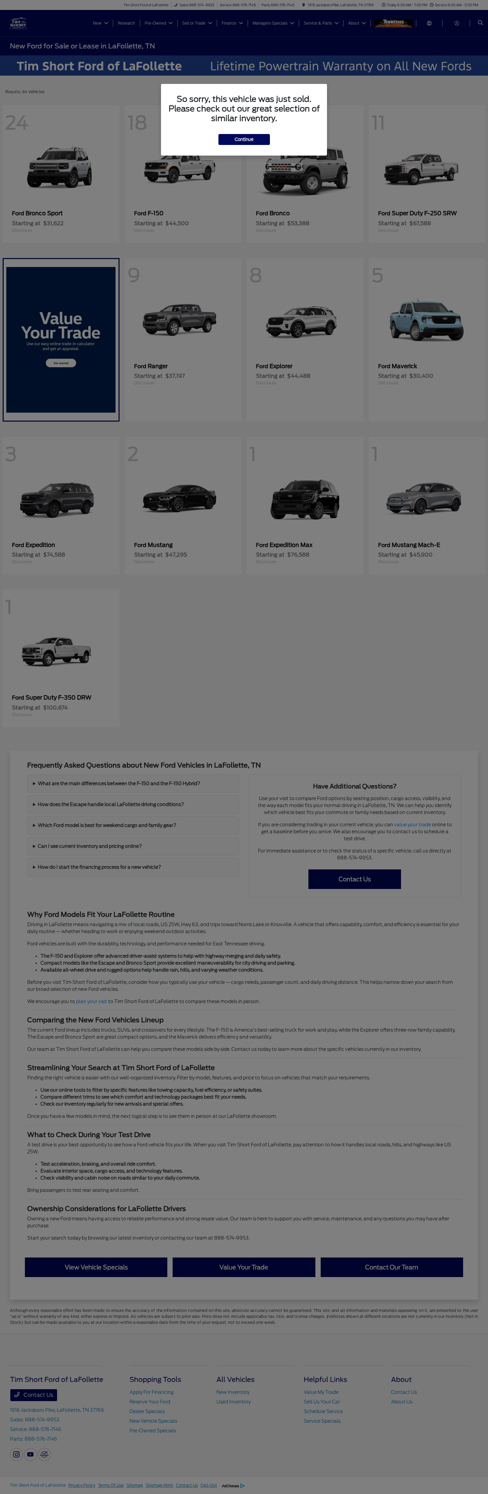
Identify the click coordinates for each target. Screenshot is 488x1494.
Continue (244, 139)
